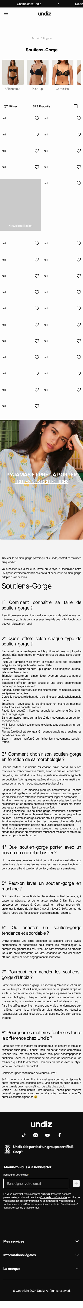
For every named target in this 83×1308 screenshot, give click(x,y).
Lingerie (47, 38)
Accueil (35, 38)
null (4, 118)
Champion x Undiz (29, 4)
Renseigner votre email (16, 1174)
